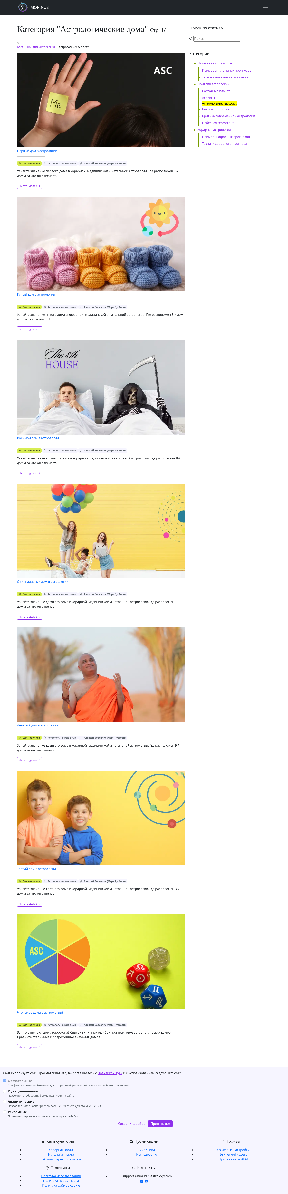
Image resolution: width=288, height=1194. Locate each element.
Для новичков (31, 163)
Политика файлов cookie (61, 1185)
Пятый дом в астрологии (36, 294)
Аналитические (21, 1101)
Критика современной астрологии (228, 116)
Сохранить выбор (132, 1124)
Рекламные (17, 1112)
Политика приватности (61, 1181)
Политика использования (61, 1176)
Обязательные (20, 1081)
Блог (20, 47)
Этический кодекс (233, 1154)
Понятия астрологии (41, 47)
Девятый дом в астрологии (37, 725)
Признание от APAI (233, 1159)
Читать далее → (29, 186)
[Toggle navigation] (265, 7)
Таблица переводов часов (61, 1159)
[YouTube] (146, 1181)
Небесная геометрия (218, 123)
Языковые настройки (233, 1150)
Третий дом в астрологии (36, 869)
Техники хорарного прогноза (224, 143)
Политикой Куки (110, 1073)
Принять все (160, 1124)
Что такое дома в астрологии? (40, 1012)
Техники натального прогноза (225, 77)
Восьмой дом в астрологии (38, 438)
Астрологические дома (62, 163)
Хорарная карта (61, 1150)
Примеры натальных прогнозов (226, 70)
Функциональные (23, 1091)
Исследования (147, 1154)
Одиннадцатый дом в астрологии (42, 581)
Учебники (147, 1150)
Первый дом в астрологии (37, 151)
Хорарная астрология (214, 130)
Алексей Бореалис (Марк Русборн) (105, 163)
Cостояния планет (216, 91)
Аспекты (208, 98)
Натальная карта (61, 1154)
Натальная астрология (215, 63)
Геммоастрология (215, 109)
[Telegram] (141, 1181)
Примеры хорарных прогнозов (226, 137)
